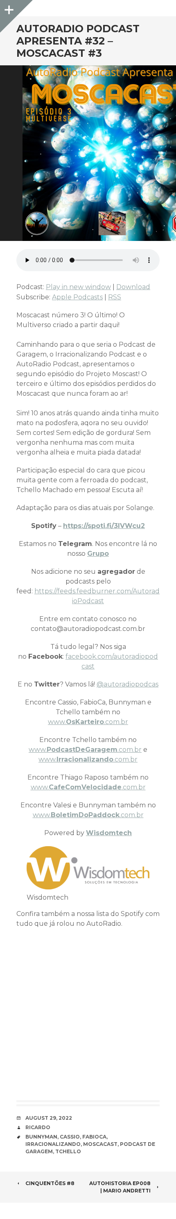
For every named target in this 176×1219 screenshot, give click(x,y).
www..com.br (88, 722)
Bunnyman (41, 1137)
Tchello (68, 1151)
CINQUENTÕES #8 (49, 1183)
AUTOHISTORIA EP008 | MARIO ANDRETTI (120, 1187)
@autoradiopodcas (127, 684)
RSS (114, 297)
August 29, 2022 (48, 1118)
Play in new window (78, 287)
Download (133, 287)
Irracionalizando (53, 1144)
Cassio (70, 1137)
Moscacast (100, 1144)
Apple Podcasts (77, 297)
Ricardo (37, 1127)
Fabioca (94, 1137)
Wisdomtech (109, 833)
